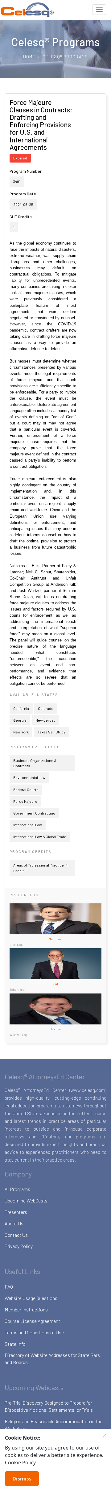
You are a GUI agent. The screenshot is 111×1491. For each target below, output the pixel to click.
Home (29, 56)
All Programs (17, 1189)
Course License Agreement (32, 1321)
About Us (14, 1223)
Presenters (16, 1212)
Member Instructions (26, 1309)
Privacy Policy (19, 1246)
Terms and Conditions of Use (34, 1332)
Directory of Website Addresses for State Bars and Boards (52, 1358)
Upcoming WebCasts (26, 1200)
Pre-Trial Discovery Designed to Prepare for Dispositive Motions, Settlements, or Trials (49, 1406)
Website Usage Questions (31, 1298)
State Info (15, 1344)
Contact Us (16, 1235)
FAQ (9, 1286)
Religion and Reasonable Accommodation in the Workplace (53, 1424)
